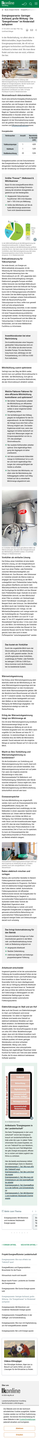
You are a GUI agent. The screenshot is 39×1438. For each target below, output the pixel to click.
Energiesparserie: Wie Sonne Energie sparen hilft (18, 1290)
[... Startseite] (8, 4)
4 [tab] (19, 1233)
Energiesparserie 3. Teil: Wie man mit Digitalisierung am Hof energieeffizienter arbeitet (19, 1179)
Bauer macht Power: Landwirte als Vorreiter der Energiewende (18, 1282)
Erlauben (19, 1435)
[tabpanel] (17, 1222)
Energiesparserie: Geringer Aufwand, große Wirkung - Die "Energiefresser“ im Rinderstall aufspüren (18, 1299)
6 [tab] (24, 1233)
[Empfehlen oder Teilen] (36, 30)
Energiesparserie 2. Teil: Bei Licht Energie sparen (19, 1173)
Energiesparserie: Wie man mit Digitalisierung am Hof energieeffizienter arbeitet (19, 1324)
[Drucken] (27, 30)
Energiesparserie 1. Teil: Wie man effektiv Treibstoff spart (19, 1168)
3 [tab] (17, 1233)
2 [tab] (14, 1233)
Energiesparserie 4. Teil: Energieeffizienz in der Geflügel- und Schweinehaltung (19, 1187)
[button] (36, 3)
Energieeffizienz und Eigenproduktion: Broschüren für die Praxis (16, 1268)
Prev (32, 1211)
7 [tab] (27, 1233)
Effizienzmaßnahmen (20, 125)
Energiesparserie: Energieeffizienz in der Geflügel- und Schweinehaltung (17, 1316)
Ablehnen (19, 1428)
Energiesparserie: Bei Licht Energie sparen (18, 1331)
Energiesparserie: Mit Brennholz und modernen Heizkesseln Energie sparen (16, 1308)
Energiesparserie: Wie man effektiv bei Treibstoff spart (16, 1260)
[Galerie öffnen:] (19, 69)
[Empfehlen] (31, 30)
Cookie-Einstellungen (27, 1419)
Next (35, 1211)
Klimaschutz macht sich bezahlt (14, 1275)
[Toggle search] (30, 4)
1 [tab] (11, 1233)
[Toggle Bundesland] (24, 4)
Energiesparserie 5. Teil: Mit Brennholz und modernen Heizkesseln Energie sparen (19, 1195)
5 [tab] (22, 1233)
